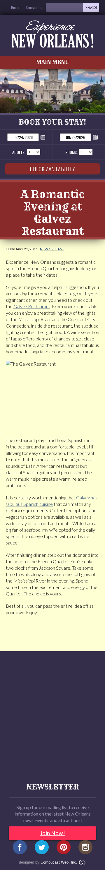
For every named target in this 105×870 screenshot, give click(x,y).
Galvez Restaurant (31, 306)
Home (15, 7)
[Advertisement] (52, 712)
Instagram (85, 849)
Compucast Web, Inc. (59, 862)
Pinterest (63, 849)
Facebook (20, 849)
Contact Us (34, 7)
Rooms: (71, 152)
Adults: (18, 152)
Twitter (41, 849)
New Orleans (52, 249)
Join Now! (52, 833)
